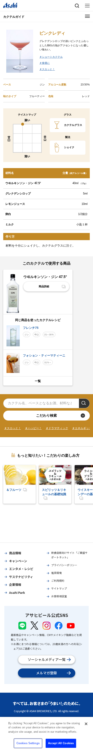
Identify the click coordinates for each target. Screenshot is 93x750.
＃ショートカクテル (51, 56)
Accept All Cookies (61, 743)
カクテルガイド (13, 16)
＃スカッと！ (47, 69)
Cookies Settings (28, 743)
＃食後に (44, 62)
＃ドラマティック (57, 428)
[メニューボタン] (87, 16)
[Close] (86, 724)
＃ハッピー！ (33, 428)
